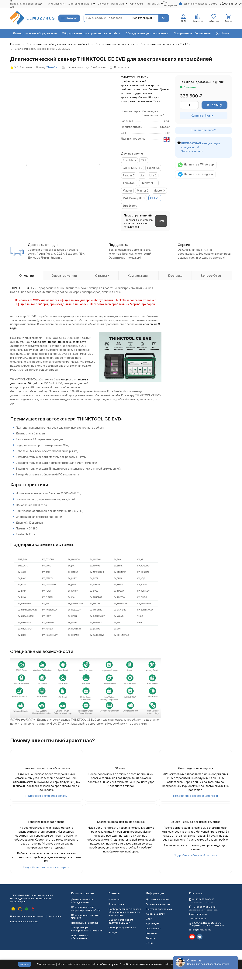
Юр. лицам (136, 3)
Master (127, 190)
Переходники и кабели (85, 922)
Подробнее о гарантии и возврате (46, 867)
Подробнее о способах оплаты (46, 795)
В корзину (214, 105)
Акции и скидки (155, 913)
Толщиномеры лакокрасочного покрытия (87, 929)
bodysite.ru (32, 921)
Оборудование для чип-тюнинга (147, 33)
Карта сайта (55, 916)
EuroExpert (130, 205)
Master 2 (143, 190)
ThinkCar (52, 67)
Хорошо (24, 964)
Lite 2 (153, 175)
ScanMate (129, 160)
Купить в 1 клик (202, 115)
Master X (159, 190)
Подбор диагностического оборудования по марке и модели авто (125, 911)
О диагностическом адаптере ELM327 (121, 921)
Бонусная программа (159, 908)
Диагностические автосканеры (114, 44)
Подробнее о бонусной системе (195, 855)
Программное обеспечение (192, 33)
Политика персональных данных (27, 916)
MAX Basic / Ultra (134, 198)
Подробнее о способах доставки (195, 795)
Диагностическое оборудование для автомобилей (57, 44)
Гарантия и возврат (158, 904)
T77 (143, 160)
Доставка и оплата (158, 899)
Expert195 (153, 167)
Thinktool (129, 183)
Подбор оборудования (122, 927)
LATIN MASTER (132, 167)
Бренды (113, 932)
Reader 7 (129, 175)
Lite (142, 175)
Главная (15, 44)
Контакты (114, 899)
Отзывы (150, 938)
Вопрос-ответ (117, 904)
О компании (153, 928)
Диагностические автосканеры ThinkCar (165, 44)
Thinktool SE (148, 183)
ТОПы (149, 942)
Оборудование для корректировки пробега (91, 33)
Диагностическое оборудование (35, 33)
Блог (149, 918)
